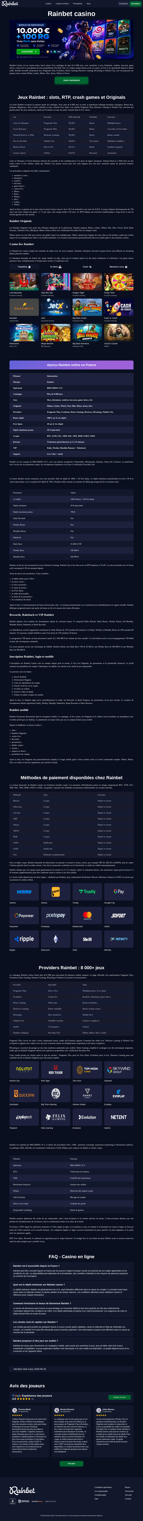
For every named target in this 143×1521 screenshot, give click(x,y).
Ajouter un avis (120, 1397)
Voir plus (71, 1464)
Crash (85, 267)
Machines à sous (117, 267)
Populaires (22, 267)
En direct (54, 267)
